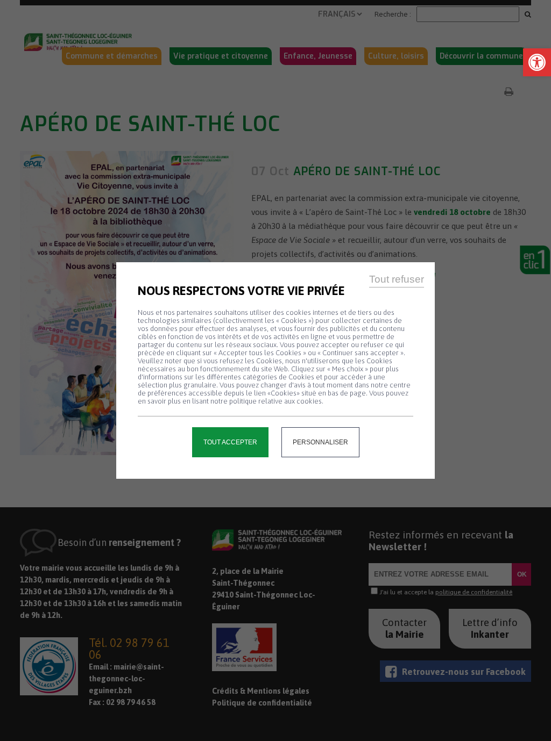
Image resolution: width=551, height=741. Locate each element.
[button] (537, 62)
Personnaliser (320, 442)
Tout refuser (396, 279)
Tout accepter (230, 442)
